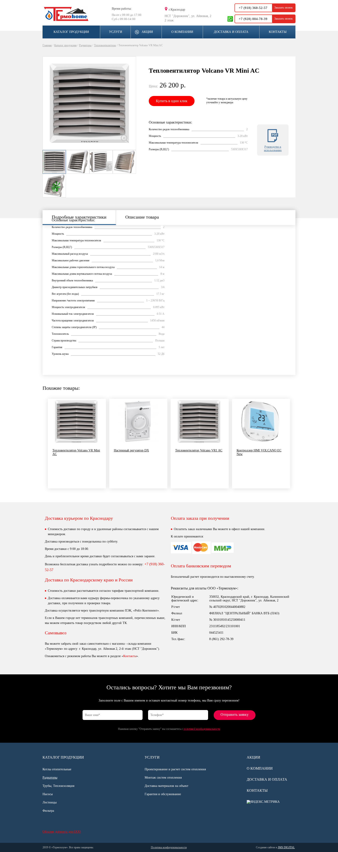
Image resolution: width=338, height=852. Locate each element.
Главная (47, 45)
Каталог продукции (71, 32)
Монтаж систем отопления (163, 777)
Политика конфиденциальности (169, 847)
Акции (147, 32)
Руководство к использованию (273, 148)
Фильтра (48, 810)
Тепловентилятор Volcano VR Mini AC (76, 452)
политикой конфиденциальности (201, 729)
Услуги (115, 32)
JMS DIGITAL (286, 847)
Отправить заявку (235, 714)
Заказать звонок (283, 7)
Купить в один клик (171, 101)
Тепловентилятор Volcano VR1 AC (198, 450)
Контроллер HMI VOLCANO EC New (259, 452)
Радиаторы (85, 45)
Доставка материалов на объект (166, 786)
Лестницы (50, 802)
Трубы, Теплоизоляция (58, 786)
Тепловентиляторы (105, 45)
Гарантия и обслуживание (163, 794)
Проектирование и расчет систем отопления (175, 769)
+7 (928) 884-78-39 (253, 19)
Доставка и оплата (231, 32)
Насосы (48, 794)
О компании (182, 32)
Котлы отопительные (57, 769)
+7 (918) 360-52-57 (253, 8)
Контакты (277, 32)
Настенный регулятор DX (131, 450)
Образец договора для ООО (62, 831)
